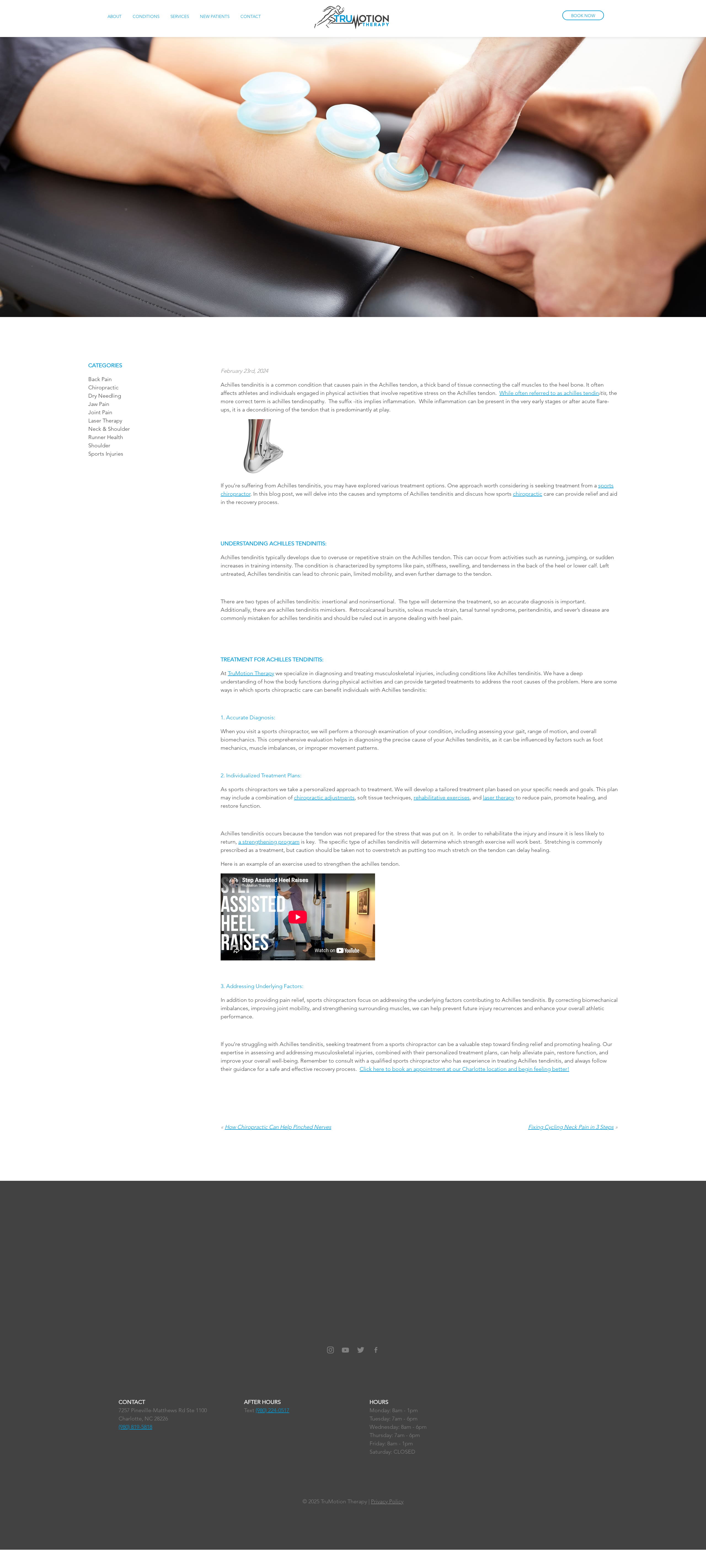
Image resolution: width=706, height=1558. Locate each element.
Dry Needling (104, 395)
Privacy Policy (387, 1501)
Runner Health (105, 437)
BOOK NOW (583, 15)
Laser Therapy (105, 420)
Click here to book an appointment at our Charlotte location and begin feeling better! (464, 1069)
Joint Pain (100, 412)
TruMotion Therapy (251, 673)
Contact (250, 16)
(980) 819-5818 (135, 1427)
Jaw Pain (98, 404)
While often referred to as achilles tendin (549, 393)
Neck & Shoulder (109, 429)
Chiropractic (103, 387)
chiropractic (527, 493)
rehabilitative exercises (442, 797)
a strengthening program (268, 841)
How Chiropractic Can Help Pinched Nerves (278, 1127)
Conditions (146, 16)
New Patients (214, 16)
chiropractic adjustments (324, 797)
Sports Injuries (105, 453)
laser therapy (498, 797)
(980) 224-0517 (272, 1410)
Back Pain (100, 379)
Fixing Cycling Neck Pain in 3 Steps (571, 1127)
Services (179, 16)
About (115, 16)
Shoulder (99, 445)
